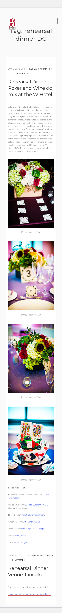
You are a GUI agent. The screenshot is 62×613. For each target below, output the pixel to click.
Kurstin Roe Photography (33, 514)
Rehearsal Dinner (40, 69)
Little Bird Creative (31, 521)
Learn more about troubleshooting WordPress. (29, 594)
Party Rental (20, 535)
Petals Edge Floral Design (32, 528)
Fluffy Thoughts (21, 542)
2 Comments (20, 73)
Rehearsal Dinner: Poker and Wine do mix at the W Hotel (30, 88)
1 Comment (19, 560)
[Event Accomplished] (12, 24)
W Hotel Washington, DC (36, 504)
